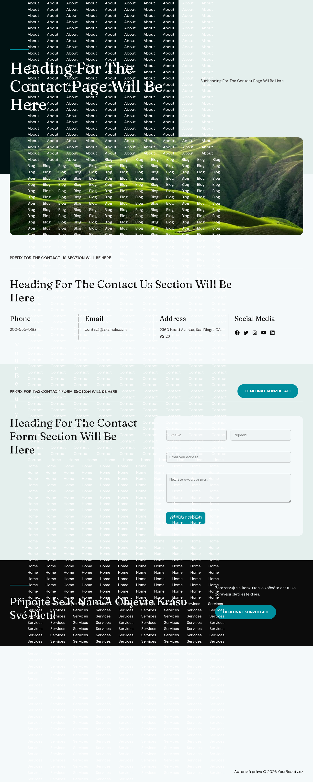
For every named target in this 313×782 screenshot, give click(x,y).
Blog (108, 159)
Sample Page (75, 603)
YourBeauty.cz (17, 391)
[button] (267, 391)
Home (56, 459)
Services (101, 603)
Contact (220, 278)
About (33, 3)
